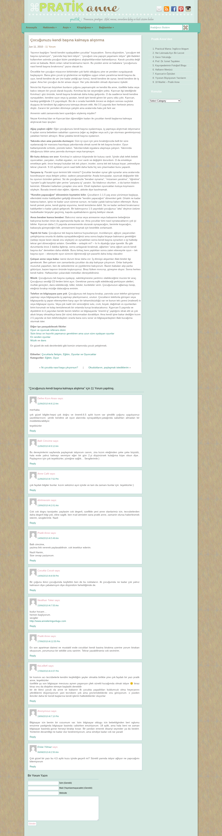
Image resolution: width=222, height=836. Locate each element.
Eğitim (66, 354)
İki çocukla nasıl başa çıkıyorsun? (59, 367)
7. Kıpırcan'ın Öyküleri (164, 73)
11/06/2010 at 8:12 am (47, 403)
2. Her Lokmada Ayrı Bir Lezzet (168, 53)
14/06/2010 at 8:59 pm (48, 576)
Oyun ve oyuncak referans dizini (48, 330)
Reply (33, 430)
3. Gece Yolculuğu (162, 57)
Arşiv (67, 27)
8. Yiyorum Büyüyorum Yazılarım (169, 78)
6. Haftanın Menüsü (162, 69)
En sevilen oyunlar (40, 337)
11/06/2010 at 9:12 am (47, 446)
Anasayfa (31, 27)
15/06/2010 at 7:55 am (48, 605)
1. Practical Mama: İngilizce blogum (171, 49)
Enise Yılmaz (44, 746)
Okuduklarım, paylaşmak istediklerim (108, 367)
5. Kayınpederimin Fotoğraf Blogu (169, 65)
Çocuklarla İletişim (52, 354)
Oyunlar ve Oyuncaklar (83, 354)
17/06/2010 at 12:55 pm (48, 641)
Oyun (56, 357)
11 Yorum (50, 46)
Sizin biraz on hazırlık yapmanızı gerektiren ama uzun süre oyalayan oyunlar (72, 333)
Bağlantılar (106, 27)
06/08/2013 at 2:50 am (48, 752)
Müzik (33, 340)
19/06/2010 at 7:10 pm (48, 716)
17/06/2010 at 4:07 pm (48, 671)
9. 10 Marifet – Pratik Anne (166, 82)
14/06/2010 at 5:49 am (48, 538)
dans (43, 340)
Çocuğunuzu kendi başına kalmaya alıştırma (67, 40)
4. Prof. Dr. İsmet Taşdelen (166, 61)
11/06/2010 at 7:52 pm (48, 479)
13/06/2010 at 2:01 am (48, 505)
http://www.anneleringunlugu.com (48, 621)
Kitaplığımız (85, 27)
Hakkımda (50, 27)
